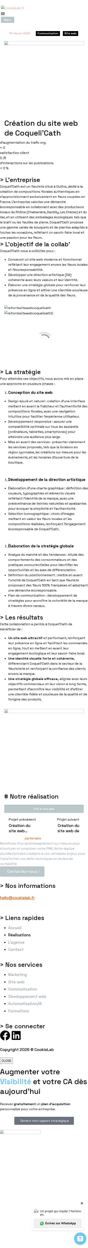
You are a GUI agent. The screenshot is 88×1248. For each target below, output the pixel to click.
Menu (3, 14)
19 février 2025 (19, 33)
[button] (7, 20)
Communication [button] (47, 33)
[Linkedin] (16, 1035)
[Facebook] (5, 1035)
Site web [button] (70, 33)
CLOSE (6, 1061)
